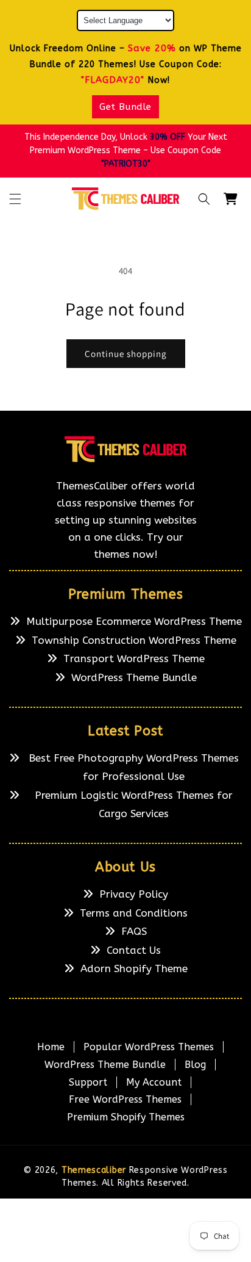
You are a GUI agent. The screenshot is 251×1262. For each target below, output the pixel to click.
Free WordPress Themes (125, 1099)
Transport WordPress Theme (134, 658)
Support (88, 1082)
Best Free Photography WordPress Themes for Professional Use (134, 767)
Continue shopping (126, 353)
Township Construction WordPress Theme (134, 640)
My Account (154, 1082)
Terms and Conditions (134, 913)
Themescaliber (94, 1170)
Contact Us (134, 950)
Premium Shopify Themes (126, 1117)
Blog (195, 1064)
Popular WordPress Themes (148, 1047)
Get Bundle (125, 106)
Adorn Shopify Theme (134, 968)
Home (51, 1047)
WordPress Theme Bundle (134, 677)
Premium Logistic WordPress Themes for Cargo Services (134, 804)
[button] (15, 199)
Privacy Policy (133, 894)
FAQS (134, 931)
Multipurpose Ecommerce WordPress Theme (134, 621)
